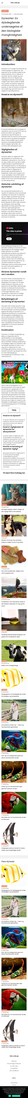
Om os (14, 1085)
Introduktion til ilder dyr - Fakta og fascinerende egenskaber (12, 726)
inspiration (4, 505)
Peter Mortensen (18, 14)
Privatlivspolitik (16, 1095)
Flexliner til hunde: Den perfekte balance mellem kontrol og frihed (12, 541)
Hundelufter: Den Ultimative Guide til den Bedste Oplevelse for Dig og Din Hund (13, 604)
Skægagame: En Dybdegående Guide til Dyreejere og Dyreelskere (13, 695)
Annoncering (14, 1082)
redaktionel (5, 11)
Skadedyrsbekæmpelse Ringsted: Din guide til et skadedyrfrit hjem (13, 636)
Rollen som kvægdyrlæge (9, 665)
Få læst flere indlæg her (14, 473)
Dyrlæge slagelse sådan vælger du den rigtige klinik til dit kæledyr (12, 510)
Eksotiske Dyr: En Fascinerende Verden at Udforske (13, 818)
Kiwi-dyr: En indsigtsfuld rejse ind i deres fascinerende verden (12, 757)
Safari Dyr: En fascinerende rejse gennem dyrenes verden (11, 787)
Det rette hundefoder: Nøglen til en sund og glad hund (12, 572)
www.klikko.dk (15, 1070)
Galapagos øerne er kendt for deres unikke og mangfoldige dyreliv (13, 849)
